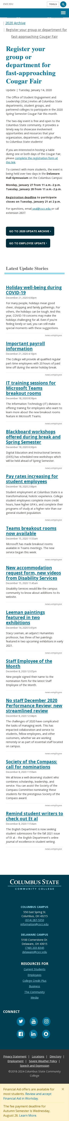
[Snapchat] (46, 1034)
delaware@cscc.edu (34, 952)
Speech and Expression (34, 1065)
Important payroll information (25, 346)
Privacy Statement (14, 1056)
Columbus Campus (34, 907)
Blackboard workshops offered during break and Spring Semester (33, 437)
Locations (38, 1056)
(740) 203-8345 (34, 948)
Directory (55, 1056)
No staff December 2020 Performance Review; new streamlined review (34, 705)
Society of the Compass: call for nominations (31, 764)
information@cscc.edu (34, 924)
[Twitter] (21, 1022)
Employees (34, 975)
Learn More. (28, 1115)
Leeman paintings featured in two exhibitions (25, 617)
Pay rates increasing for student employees (32, 478)
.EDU (8, 3)
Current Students (34, 969)
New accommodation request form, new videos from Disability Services (33, 573)
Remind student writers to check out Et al (34, 816)
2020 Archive (15, 23)
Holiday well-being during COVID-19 (34, 290)
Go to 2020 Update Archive (29, 231)
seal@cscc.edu (41, 208)
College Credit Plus (34, 981)
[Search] (63, 4)
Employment (15, 1061)
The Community (34, 992)
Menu (63, 10)
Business (34, 986)
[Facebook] (20, 1034)
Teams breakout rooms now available (31, 530)
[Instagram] (46, 1022)
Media (35, 997)
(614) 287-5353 (34, 920)
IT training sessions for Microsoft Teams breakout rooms (31, 388)
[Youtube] (34, 1022)
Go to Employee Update (27, 243)
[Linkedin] (33, 1034)
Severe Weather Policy (43, 1061)
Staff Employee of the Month (29, 663)
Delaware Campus (34, 934)
